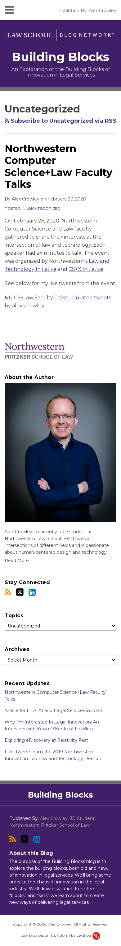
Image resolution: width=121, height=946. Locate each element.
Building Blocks (60, 57)
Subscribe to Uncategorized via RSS (62, 120)
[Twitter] (20, 592)
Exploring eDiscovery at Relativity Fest (46, 740)
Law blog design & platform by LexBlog (56, 935)
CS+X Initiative (86, 269)
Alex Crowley (102, 10)
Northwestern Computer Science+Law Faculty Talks (58, 166)
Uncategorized (43, 208)
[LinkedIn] (32, 592)
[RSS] (8, 592)
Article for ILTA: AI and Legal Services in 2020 (53, 710)
